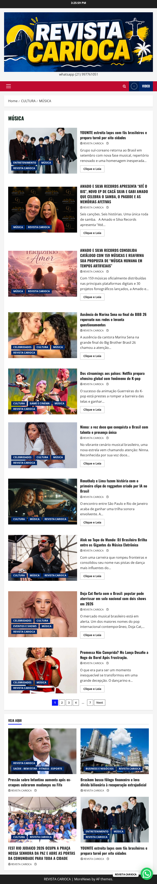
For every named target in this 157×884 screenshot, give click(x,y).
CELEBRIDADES (22, 347)
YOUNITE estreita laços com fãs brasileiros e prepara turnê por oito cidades (42, 151)
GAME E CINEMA (39, 403)
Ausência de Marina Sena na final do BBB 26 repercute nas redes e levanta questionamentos (42, 335)
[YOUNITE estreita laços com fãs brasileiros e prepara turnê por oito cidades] (115, 819)
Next (99, 702)
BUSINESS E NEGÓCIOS (100, 768)
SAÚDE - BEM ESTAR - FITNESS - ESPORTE (37, 768)
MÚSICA (46, 162)
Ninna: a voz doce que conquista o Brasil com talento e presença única (42, 445)
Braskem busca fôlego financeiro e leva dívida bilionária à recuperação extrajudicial (113, 782)
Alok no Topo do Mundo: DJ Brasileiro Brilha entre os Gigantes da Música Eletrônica (42, 558)
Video (146, 86)
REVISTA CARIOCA (24, 168)
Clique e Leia (93, 169)
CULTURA (42, 347)
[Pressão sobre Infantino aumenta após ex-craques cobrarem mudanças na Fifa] (42, 751)
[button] (8, 86)
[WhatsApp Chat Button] (147, 874)
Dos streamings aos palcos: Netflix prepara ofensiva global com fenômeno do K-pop (42, 391)
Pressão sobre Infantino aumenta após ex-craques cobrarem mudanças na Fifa (39, 782)
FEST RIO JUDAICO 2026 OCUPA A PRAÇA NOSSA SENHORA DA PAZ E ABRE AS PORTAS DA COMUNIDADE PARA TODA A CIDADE (41, 853)
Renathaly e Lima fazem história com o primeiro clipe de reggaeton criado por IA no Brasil (42, 502)
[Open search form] (124, 86)
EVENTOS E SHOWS (25, 626)
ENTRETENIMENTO (24, 162)
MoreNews (82, 879)
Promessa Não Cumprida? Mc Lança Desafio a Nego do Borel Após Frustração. (42, 670)
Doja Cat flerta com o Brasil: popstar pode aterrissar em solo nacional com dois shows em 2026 (42, 614)
